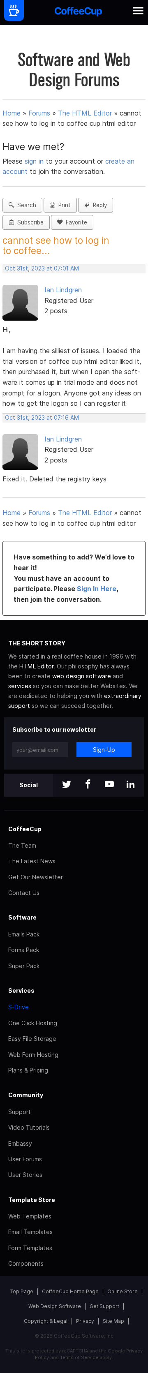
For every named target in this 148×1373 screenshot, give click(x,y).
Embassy (20, 1143)
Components (26, 1263)
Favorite (74, 222)
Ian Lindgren (63, 290)
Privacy (85, 1321)
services (19, 685)
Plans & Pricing (28, 1070)
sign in (35, 161)
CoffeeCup (25, 828)
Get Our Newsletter (35, 877)
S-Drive (18, 1006)
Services (21, 990)
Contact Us (23, 892)
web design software (81, 676)
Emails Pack (23, 934)
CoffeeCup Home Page (70, 1291)
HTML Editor (36, 666)
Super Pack (23, 965)
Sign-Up (104, 749)
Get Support (104, 1306)
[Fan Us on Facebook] (88, 785)
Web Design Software (54, 1306)
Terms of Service (79, 1357)
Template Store (31, 1199)
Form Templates (30, 1247)
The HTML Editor (85, 113)
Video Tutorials (29, 1127)
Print (63, 205)
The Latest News (32, 861)
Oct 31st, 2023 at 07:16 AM (42, 417)
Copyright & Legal (45, 1321)
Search (25, 205)
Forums (39, 113)
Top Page (21, 1291)
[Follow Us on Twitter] (66, 785)
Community (25, 1094)
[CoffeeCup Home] (78, 12)
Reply (98, 205)
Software (22, 917)
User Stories (25, 1174)
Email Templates (30, 1231)
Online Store (122, 1291)
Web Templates (29, 1216)
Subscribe (29, 222)
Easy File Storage (32, 1038)
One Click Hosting (32, 1022)
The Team (22, 845)
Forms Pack (23, 949)
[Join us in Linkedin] (130, 785)
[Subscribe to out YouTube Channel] (109, 785)
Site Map (113, 1321)
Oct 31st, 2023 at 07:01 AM (42, 268)
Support (19, 1111)
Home (11, 113)
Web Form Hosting (33, 1054)
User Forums (25, 1159)
